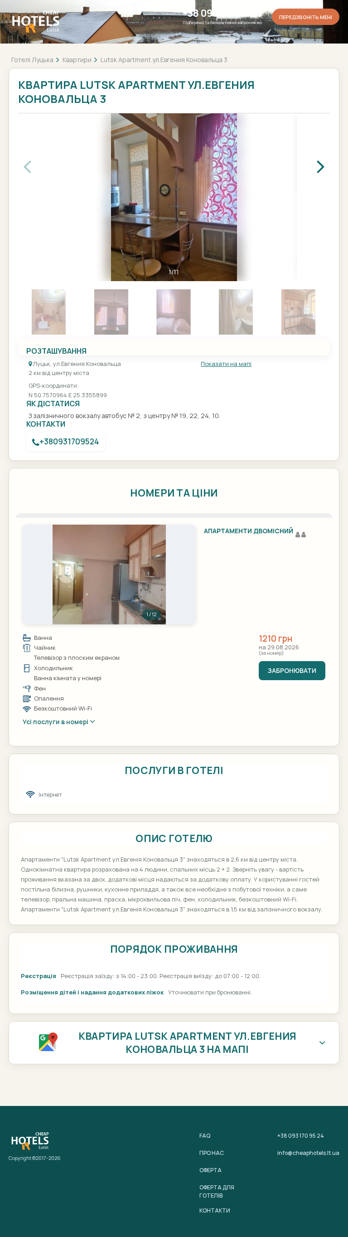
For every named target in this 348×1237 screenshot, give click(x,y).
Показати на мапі (226, 364)
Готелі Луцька (32, 59)
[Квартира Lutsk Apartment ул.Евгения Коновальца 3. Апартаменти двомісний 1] (109, 574)
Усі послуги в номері (56, 721)
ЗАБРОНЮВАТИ (292, 670)
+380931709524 (69, 441)
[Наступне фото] (151, 574)
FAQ (204, 1136)
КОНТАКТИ (214, 1210)
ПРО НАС (211, 1153)
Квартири (77, 59)
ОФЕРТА (210, 1170)
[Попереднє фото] (66, 574)
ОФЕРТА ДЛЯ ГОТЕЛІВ (216, 1191)
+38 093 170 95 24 (222, 13)
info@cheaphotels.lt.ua (308, 1153)
